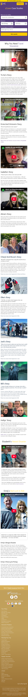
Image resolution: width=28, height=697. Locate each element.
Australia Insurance (5, 645)
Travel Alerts (4, 640)
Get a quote (14, 34)
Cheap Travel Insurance (6, 658)
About (2, 673)
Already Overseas (5, 635)
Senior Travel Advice (6, 654)
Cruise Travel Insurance (6, 631)
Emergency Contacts (6, 621)
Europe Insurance (5, 644)
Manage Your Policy (5, 612)
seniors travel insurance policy (14, 84)
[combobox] (13, 17)
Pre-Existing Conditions (6, 667)
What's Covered (5, 622)
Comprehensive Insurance (7, 627)
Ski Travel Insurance (6, 629)
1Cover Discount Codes (6, 678)
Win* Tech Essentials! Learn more (14, 0)
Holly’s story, (3, 434)
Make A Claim (4, 614)
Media (2, 677)
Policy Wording (4, 616)
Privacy (3, 681)
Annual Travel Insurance (6, 628)
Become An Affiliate (5, 676)
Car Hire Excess (5, 634)
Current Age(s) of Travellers (7, 27)
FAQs (2, 618)
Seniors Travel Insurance (7, 664)
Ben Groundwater (5, 648)
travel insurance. (20, 483)
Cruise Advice (4, 651)
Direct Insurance (5, 663)
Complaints (4, 615)
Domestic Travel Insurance (7, 632)
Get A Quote (4, 611)
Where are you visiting (6, 14)
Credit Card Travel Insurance (8, 661)
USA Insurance (4, 668)
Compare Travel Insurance (7, 660)
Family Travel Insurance (7, 665)
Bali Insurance (4, 642)
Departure (3, 21)
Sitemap (3, 680)
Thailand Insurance (5, 647)
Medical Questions (5, 641)
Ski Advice (3, 652)
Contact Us (3, 619)
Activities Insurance (5, 650)
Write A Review (4, 674)
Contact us (20, 3)
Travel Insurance (12, 588)
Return (16, 21)
